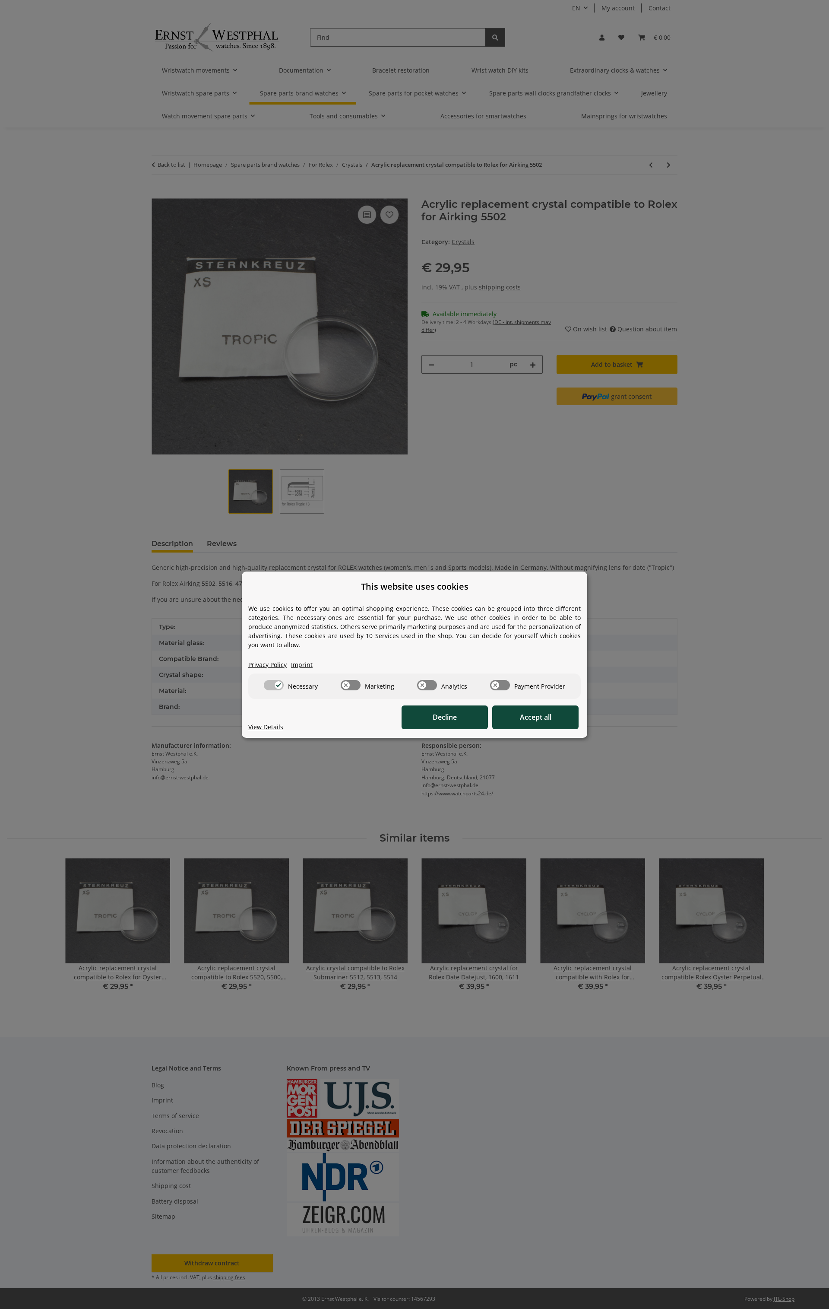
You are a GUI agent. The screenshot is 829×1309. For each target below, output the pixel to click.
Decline (445, 717)
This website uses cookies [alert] (414, 586)
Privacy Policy (267, 665)
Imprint (302, 665)
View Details (265, 727)
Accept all (535, 717)
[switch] (274, 685)
